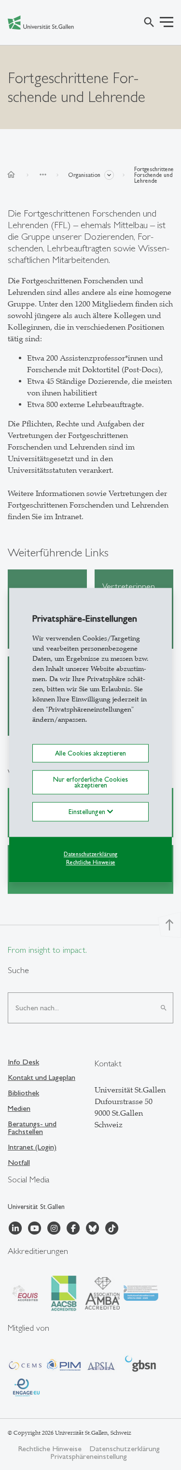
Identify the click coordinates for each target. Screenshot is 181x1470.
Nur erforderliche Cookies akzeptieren (90, 782)
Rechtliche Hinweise (90, 862)
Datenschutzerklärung (90, 854)
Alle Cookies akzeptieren (90, 753)
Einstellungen (88, 812)
